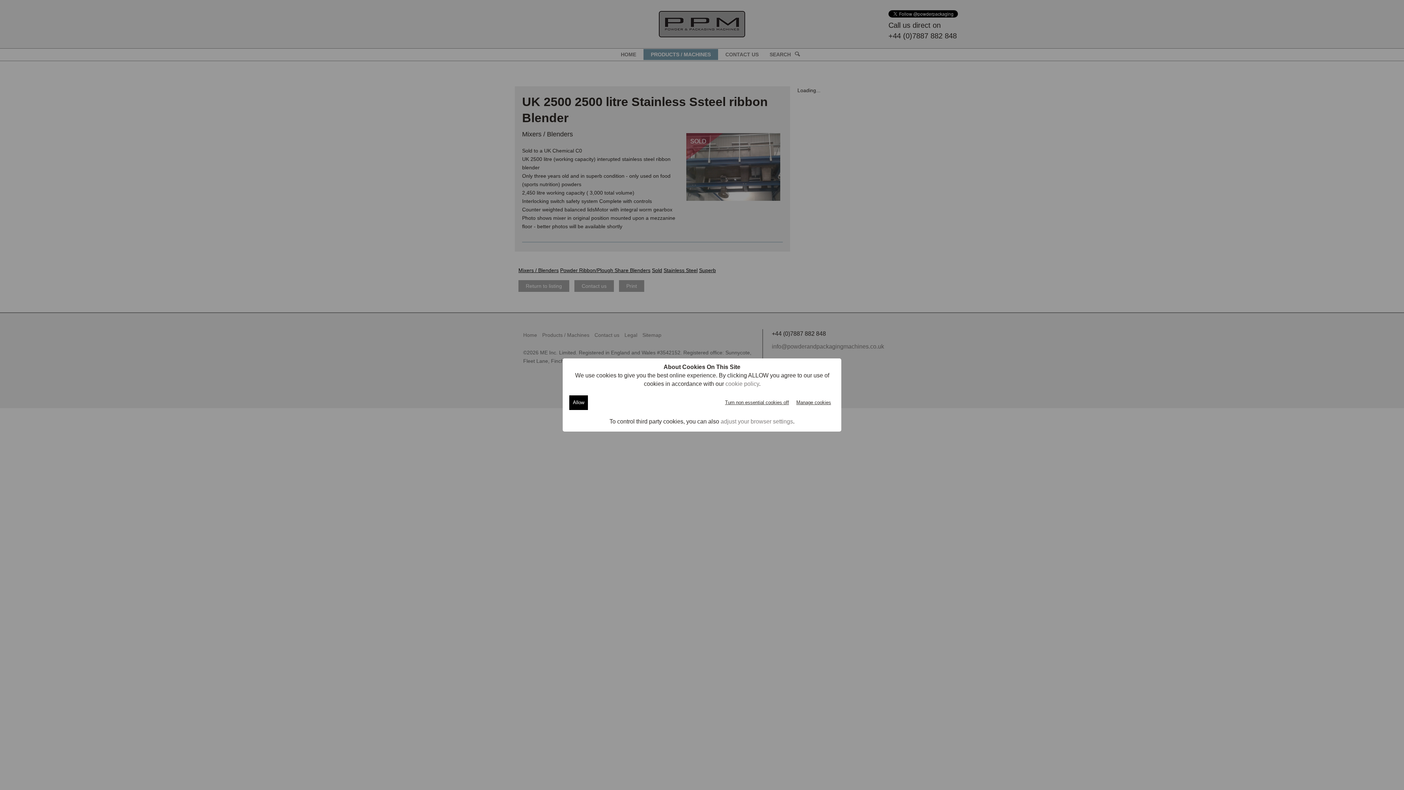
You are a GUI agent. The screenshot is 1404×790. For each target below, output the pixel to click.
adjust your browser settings (757, 421)
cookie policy (742, 384)
